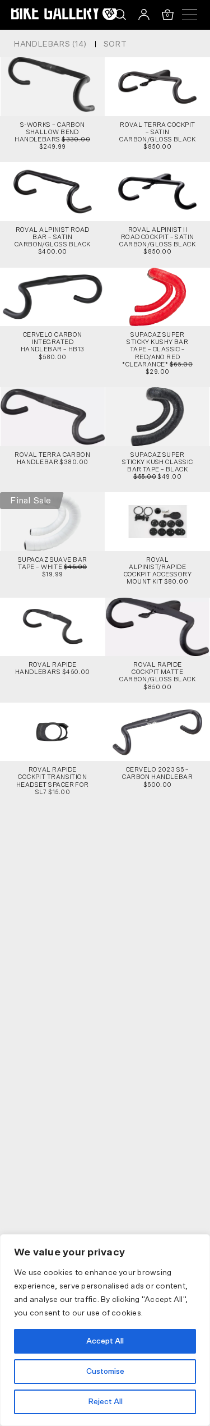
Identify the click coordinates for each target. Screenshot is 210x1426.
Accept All (105, 1341)
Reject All (105, 1402)
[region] (105, 1330)
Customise (105, 1371)
